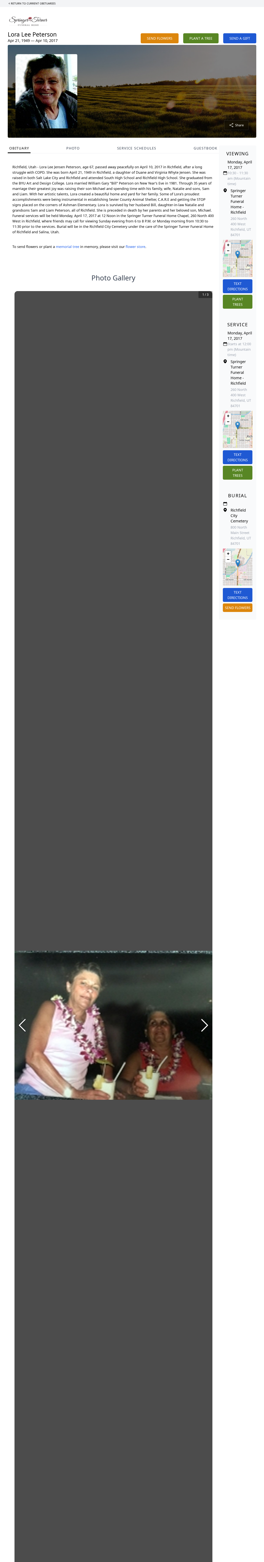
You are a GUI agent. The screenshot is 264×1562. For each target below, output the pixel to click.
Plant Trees (237, 302)
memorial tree (67, 246)
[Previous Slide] (22, 1025)
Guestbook (205, 148)
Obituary (19, 148)
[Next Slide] (204, 1025)
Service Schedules (137, 148)
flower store (135, 246)
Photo (73, 148)
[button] (237, 254)
